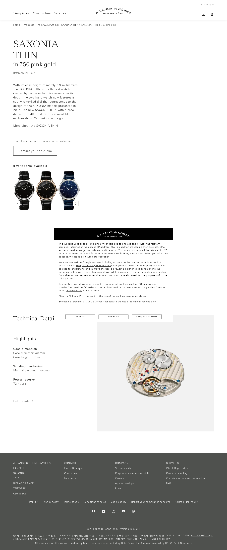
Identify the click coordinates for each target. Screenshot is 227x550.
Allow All (80, 317)
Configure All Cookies (146, 317)
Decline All (113, 317)
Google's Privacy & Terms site (93, 265)
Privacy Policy (74, 290)
